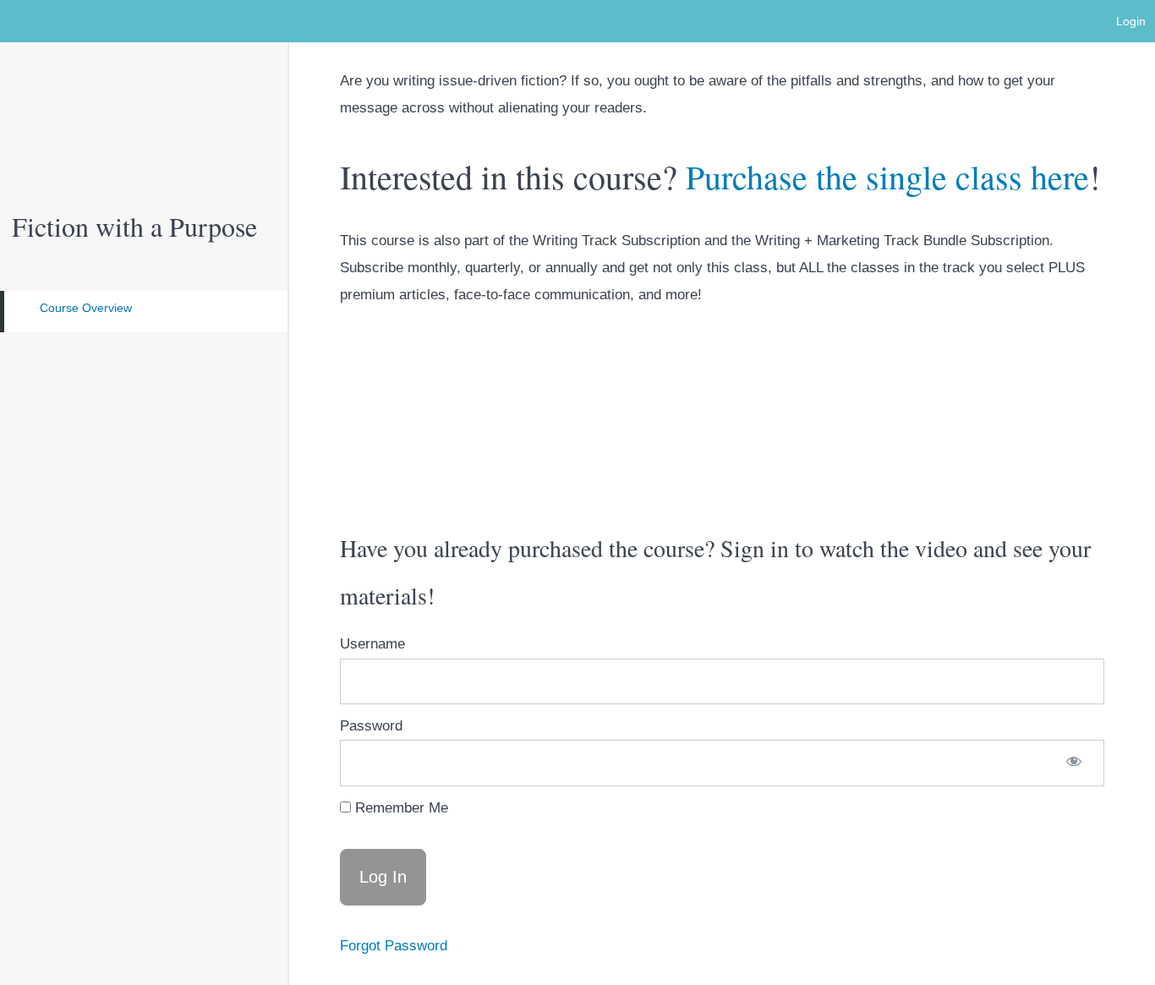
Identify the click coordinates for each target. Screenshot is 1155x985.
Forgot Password (393, 946)
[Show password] (1073, 762)
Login (1131, 21)
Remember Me (399, 808)
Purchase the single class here (887, 176)
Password (371, 726)
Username (372, 644)
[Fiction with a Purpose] (143, 105)
